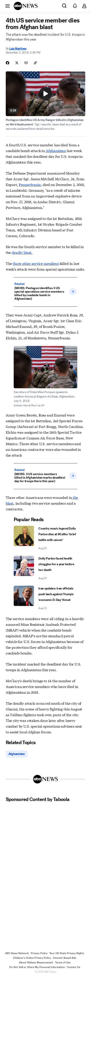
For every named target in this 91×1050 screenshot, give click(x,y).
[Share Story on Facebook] (7, 62)
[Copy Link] (35, 62)
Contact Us (73, 967)
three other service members (36, 263)
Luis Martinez (18, 48)
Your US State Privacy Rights (66, 953)
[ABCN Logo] (26, 6)
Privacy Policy (39, 953)
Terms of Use (62, 962)
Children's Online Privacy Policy (32, 958)
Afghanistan (56, 150)
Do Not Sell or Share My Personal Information (37, 967)
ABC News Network (17, 953)
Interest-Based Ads (64, 958)
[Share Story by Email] (26, 62)
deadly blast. (22, 252)
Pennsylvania (30, 184)
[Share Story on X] (16, 62)
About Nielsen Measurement (36, 962)
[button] (7, 6)
